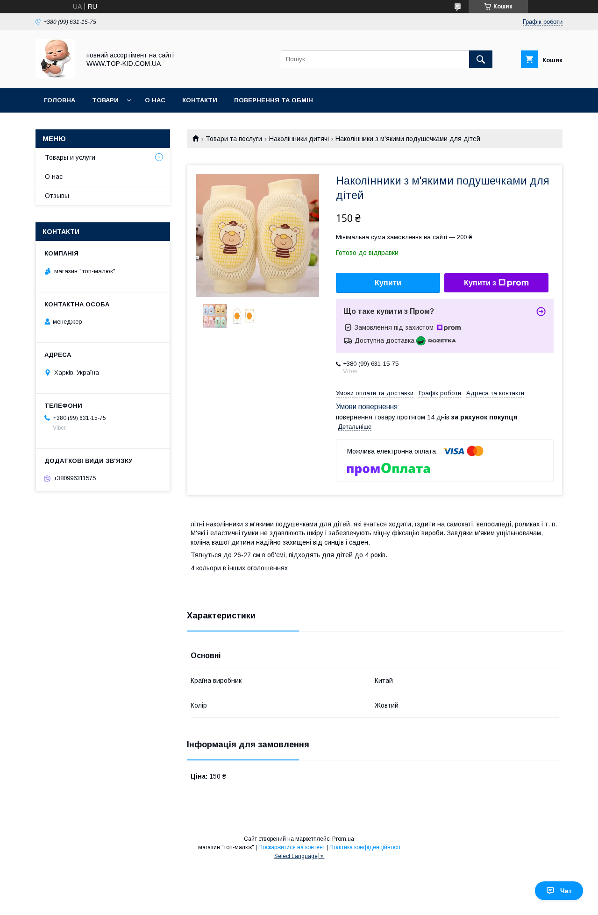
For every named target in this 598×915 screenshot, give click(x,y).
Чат (566, 890)
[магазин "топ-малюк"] (55, 76)
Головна (59, 100)
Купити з (480, 283)
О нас (155, 100)
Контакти (199, 100)
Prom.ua (343, 839)
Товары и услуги (70, 157)
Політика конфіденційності (364, 847)
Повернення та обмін (273, 100)
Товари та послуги (234, 138)
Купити (388, 283)
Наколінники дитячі (299, 138)
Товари (105, 100)
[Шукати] (480, 59)
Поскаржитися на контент (291, 847)
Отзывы (57, 195)
